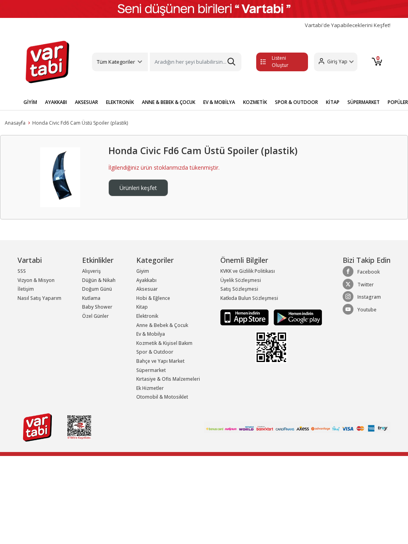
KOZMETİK (255, 102)
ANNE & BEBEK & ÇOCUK (168, 102)
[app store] (245, 317)
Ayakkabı (146, 280)
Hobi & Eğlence (153, 298)
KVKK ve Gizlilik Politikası (247, 271)
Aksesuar (147, 289)
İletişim (26, 289)
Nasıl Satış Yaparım (39, 298)
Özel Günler (95, 316)
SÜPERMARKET (363, 102)
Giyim (142, 271)
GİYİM (30, 102)
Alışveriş (91, 271)
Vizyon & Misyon (36, 280)
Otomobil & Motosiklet (162, 396)
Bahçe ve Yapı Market (160, 361)
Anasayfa (15, 122)
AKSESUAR (86, 102)
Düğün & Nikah (99, 280)
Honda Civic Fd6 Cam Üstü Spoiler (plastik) (80, 122)
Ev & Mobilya (150, 334)
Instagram (369, 297)
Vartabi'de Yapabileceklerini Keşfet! (347, 25)
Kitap (142, 306)
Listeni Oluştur (280, 61)
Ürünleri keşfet (138, 188)
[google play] (296, 317)
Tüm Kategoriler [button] (116, 61)
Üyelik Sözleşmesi (240, 280)
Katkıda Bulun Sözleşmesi (249, 298)
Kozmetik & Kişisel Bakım (164, 343)
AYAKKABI (56, 102)
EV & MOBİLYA (219, 102)
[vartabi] (47, 62)
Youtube (367, 309)
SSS (22, 271)
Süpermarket (151, 370)
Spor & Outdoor (154, 351)
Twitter (365, 284)
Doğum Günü (97, 289)
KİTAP (332, 102)
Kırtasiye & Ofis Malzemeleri (168, 379)
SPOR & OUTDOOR (296, 102)
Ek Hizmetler (150, 388)
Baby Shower (97, 306)
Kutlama (91, 298)
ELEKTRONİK (120, 102)
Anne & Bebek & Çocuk (162, 325)
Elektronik (147, 316)
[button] (335, 62)
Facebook (368, 271)
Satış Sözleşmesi (239, 289)
